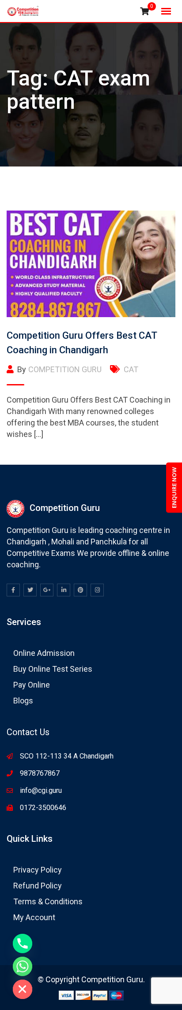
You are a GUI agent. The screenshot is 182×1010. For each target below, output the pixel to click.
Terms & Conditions (48, 901)
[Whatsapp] (22, 966)
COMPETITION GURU (65, 369)
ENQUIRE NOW (174, 487)
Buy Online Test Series (52, 668)
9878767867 (40, 773)
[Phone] (22, 943)
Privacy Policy (37, 869)
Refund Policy (37, 885)
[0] (144, 11)
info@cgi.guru (41, 790)
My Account (34, 917)
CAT (131, 369)
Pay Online (31, 684)
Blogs (23, 700)
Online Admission (44, 653)
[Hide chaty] (22, 989)
